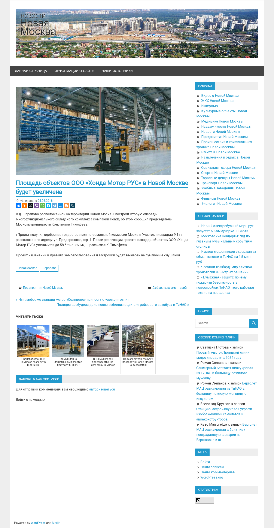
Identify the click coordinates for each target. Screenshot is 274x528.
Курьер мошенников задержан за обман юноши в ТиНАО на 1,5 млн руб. (226, 257)
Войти (205, 462)
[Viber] (36, 205)
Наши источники (117, 71)
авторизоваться (102, 389)
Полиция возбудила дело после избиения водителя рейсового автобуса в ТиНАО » (123, 305)
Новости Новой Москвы (220, 132)
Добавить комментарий (169, 287)
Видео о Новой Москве (220, 96)
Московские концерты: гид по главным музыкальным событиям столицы (224, 241)
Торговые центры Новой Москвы (228, 178)
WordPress (38, 523)
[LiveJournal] (72, 205)
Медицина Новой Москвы (222, 121)
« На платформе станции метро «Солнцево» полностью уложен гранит (72, 300)
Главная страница (30, 71)
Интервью (209, 106)
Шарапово (49, 268)
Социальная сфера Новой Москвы (228, 168)
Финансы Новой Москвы (221, 198)
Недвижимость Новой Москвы (226, 126)
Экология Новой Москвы (221, 204)
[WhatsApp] (42, 205)
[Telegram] (54, 205)
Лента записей (212, 467)
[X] (30, 205)
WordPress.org (211, 477)
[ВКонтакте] (18, 205)
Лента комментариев (217, 472)
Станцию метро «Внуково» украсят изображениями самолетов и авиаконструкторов (224, 414)
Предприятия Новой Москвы (43, 287)
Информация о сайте (74, 71)
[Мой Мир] (60, 205)
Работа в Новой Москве (220, 152)
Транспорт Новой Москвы (222, 183)
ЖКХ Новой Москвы (217, 101)
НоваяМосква (27, 268)
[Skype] (48, 205)
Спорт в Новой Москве (219, 173)
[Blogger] (66, 205)
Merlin (56, 523)
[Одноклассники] (24, 205)
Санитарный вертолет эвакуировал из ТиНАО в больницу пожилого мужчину (224, 373)
